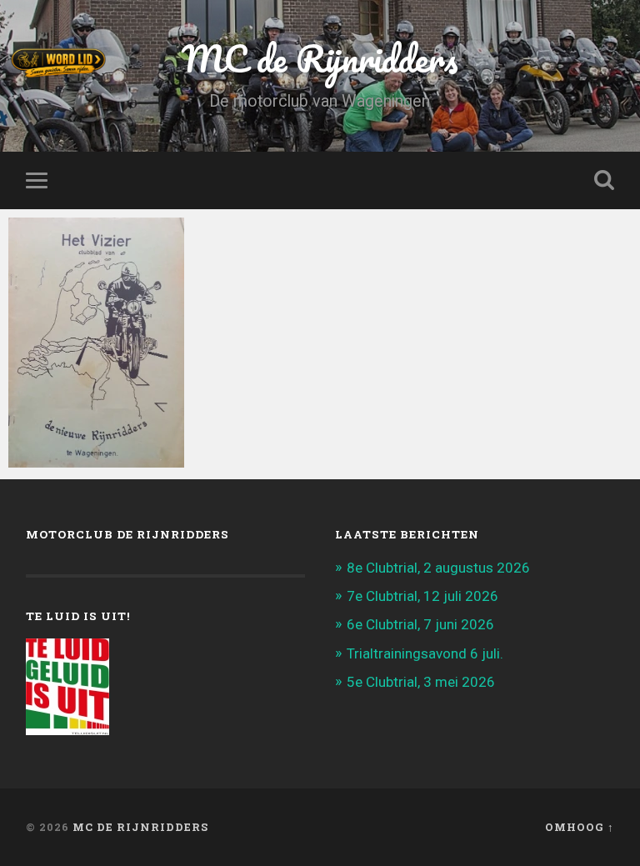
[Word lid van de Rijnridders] (221, 62)
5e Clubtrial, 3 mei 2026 (421, 681)
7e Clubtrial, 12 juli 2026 (422, 596)
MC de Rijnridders (140, 826)
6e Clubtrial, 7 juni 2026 (420, 624)
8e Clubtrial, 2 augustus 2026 (438, 567)
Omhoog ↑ (579, 826)
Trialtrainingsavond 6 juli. (425, 653)
